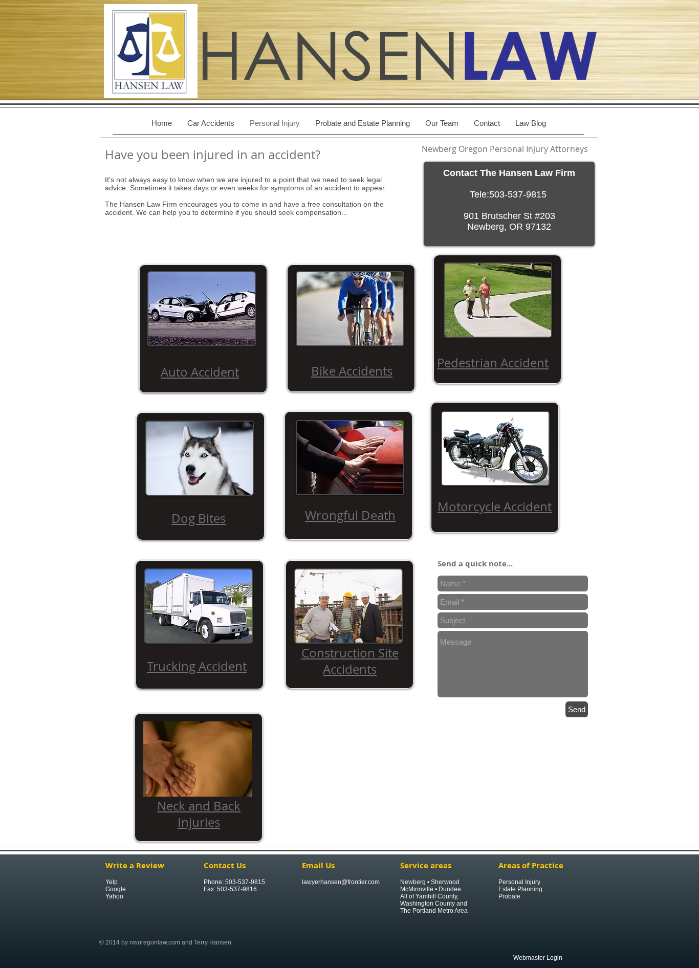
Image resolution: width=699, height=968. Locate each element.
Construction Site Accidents (350, 661)
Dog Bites (198, 518)
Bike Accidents (351, 371)
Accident (213, 372)
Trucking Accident (197, 666)
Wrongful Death (350, 515)
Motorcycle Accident (495, 506)
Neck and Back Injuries (199, 814)
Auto (174, 372)
